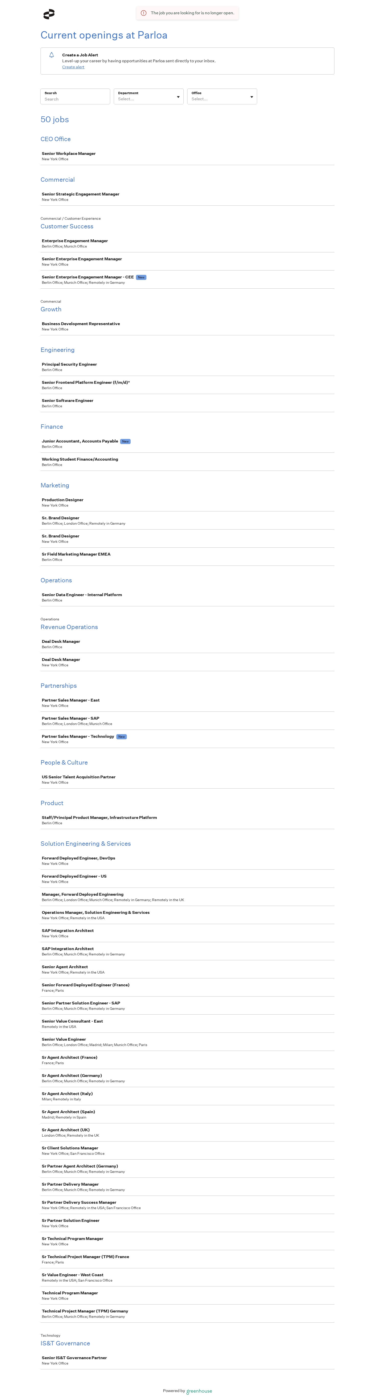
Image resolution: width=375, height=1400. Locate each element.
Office (197, 93)
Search (51, 93)
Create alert (73, 67)
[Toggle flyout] (178, 97)
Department (128, 93)
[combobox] (118, 99)
